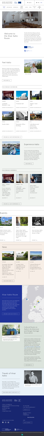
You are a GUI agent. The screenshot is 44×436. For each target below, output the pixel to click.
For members (39, 7)
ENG (41, 2)
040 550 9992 (27, 405)
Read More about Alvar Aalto (10, 392)
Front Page (4, 7)
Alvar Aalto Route (21, 7)
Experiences (15, 7)
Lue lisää (4, 277)
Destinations (9, 7)
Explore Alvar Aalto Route (10, 313)
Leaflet (33, 322)
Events (26, 7)
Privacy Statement (27, 422)
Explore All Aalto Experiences (11, 203)
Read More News (8, 280)
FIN (38, 2)
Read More (6, 80)
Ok (22, 434)
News (30, 7)
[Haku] (29, 2)
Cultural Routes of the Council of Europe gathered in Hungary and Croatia (36, 266)
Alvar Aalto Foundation (29, 346)
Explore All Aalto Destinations (11, 137)
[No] (42, 433)
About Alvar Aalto (30, 417)
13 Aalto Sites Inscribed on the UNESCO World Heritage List (20, 266)
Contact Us (34, 7)
